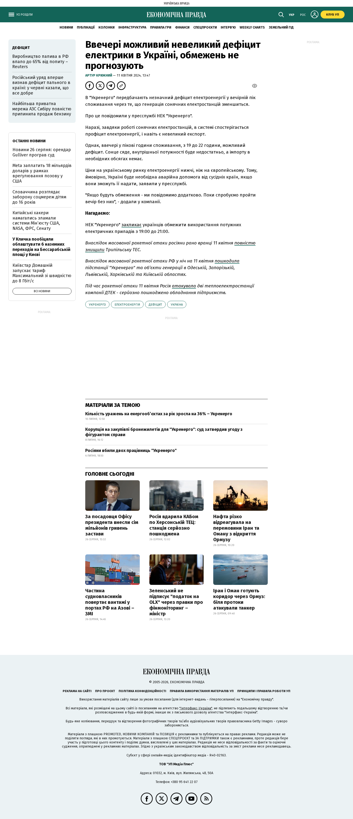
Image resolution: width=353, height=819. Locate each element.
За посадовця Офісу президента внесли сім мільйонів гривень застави (111, 525)
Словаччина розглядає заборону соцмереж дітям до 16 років (39, 197)
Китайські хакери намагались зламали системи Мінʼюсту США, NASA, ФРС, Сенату (36, 220)
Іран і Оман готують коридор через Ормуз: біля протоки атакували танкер (239, 599)
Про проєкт (105, 691)
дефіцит (155, 304)
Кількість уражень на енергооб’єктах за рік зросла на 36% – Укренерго (158, 413)
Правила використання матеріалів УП (202, 691)
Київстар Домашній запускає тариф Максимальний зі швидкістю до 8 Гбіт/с (41, 273)
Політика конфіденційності (142, 691)
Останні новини (29, 141)
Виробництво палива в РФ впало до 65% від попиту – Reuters (40, 61)
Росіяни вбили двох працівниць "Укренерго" (131, 450)
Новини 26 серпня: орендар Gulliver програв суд (41, 152)
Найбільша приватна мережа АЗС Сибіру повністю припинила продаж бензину (41, 109)
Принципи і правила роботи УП (263, 691)
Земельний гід (281, 27)
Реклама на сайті (77, 691)
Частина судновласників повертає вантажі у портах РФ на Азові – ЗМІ (109, 602)
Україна (177, 304)
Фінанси (182, 27)
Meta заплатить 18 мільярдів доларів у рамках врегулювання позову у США (42, 173)
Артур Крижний (99, 75)
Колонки (106, 27)
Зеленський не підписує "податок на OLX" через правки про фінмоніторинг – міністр (176, 602)
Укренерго (97, 304)
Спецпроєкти (205, 27)
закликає (131, 224)
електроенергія (127, 304)
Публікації (86, 27)
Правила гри (160, 27)
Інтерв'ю (228, 27)
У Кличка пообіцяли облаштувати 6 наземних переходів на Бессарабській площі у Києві (41, 247)
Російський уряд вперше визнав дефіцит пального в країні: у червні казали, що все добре (41, 85)
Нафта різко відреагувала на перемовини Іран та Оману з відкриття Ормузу (236, 528)
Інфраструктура (132, 27)
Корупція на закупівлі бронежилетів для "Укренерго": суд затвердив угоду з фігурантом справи (164, 432)
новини (66, 27)
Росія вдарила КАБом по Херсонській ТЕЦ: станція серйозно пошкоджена (173, 525)
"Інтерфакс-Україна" (195, 708)
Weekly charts (252, 27)
